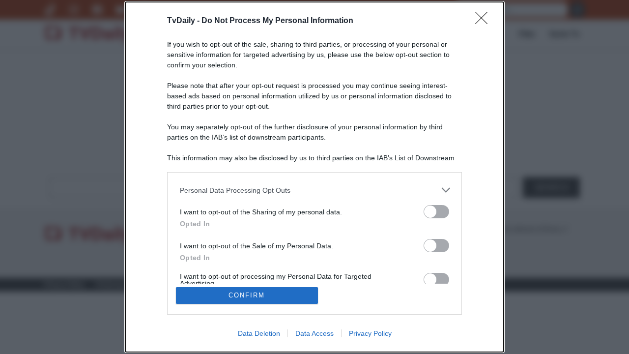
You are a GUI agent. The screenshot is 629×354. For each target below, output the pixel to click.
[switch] (436, 211)
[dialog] (314, 177)
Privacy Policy (370, 333)
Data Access (314, 333)
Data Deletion (259, 333)
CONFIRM (247, 295)
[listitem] (314, 190)
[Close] (484, 21)
